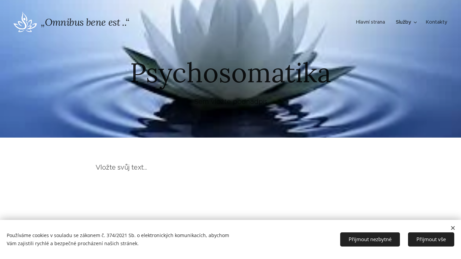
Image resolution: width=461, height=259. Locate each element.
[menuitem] (372, 21)
